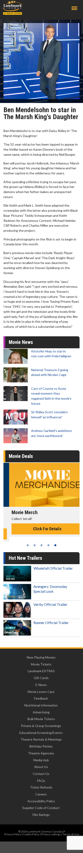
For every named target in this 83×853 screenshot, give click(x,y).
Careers (41, 794)
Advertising (41, 712)
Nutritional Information (41, 705)
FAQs (41, 781)
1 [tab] (27, 545)
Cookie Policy (31, 834)
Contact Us (41, 774)
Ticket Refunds (41, 787)
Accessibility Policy (41, 801)
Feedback (41, 698)
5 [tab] (55, 545)
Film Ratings (41, 815)
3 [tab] (41, 545)
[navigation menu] (74, 8)
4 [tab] (48, 545)
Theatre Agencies (41, 753)
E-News (41, 685)
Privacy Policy (12, 834)
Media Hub (41, 760)
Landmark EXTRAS (41, 671)
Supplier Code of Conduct (41, 808)
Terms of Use (70, 834)
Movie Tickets (41, 664)
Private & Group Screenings (41, 726)
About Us (41, 767)
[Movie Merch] (41, 485)
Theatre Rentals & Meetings (41, 739)
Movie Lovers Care (41, 692)
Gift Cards (41, 678)
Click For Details (41, 528)
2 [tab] (34, 545)
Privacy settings (51, 834)
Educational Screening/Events (41, 733)
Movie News (21, 342)
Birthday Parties (41, 746)
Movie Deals (21, 456)
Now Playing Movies (41, 657)
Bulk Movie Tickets (41, 719)
